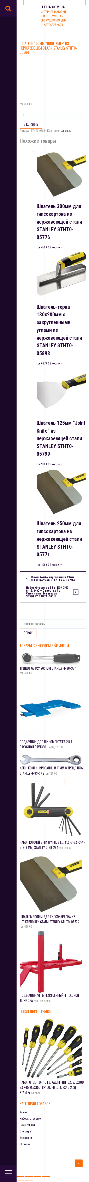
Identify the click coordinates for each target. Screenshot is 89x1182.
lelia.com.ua (53, 7)
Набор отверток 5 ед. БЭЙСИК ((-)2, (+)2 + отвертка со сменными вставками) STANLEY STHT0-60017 (47, 592)
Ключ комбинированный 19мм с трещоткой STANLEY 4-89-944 (53, 579)
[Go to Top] (79, 1163)
